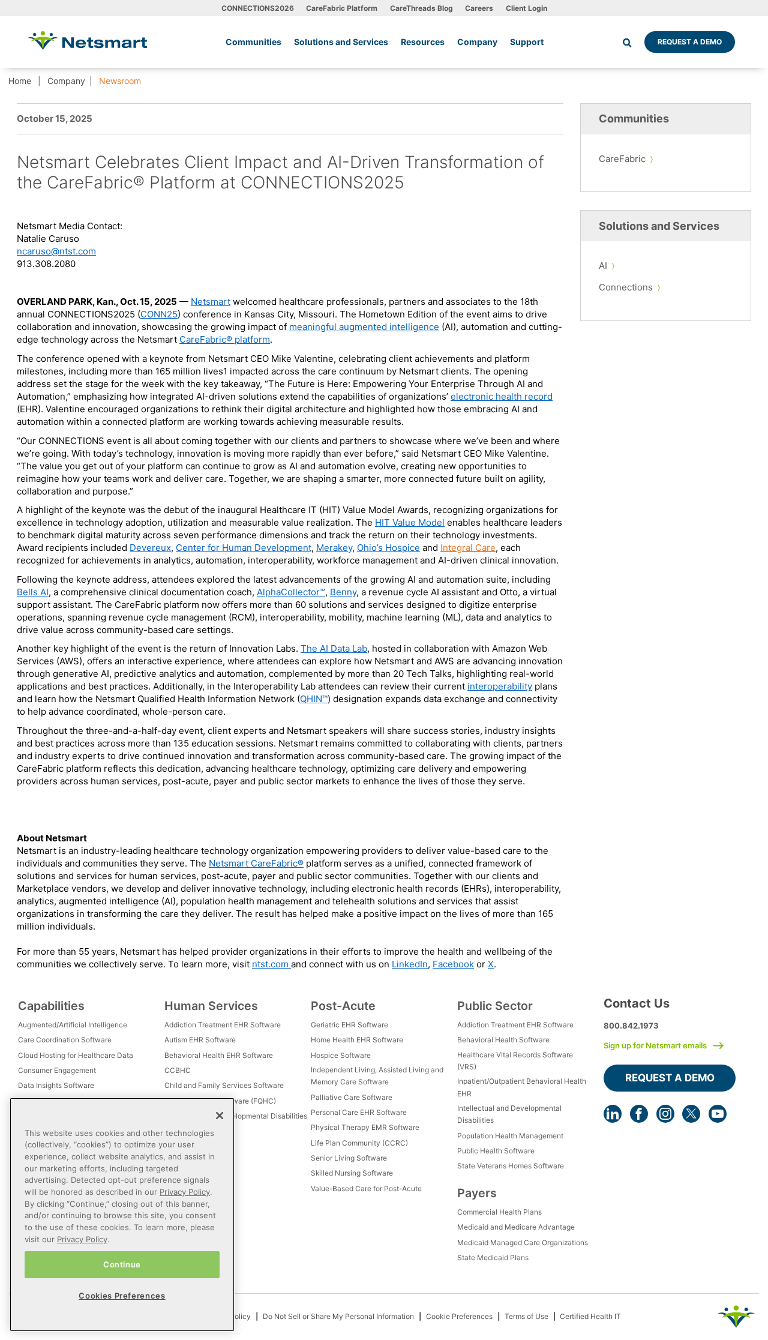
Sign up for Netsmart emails (655, 1045)
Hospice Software (341, 1055)
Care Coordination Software (65, 1039)
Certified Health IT (590, 1316)
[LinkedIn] (613, 1114)
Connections (626, 287)
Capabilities (51, 1006)
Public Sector (495, 1006)
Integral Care (468, 547)
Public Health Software (496, 1150)
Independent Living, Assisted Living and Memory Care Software (377, 1075)
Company (66, 81)
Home (19, 81)
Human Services (211, 1006)
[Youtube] (718, 1114)
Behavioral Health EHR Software (218, 1055)
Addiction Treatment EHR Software (222, 1024)
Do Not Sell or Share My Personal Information (338, 1316)
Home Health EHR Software (357, 1039)
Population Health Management (510, 1135)
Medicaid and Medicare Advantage (516, 1226)
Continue (122, 1264)
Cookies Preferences (122, 1295)
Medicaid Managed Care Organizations (522, 1242)
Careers (479, 8)
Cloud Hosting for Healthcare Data (75, 1055)
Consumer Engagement (57, 1070)
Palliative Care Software (351, 1097)
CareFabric (622, 158)
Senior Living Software (349, 1157)
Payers (477, 1193)
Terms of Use (526, 1316)
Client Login (526, 8)
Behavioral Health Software (503, 1039)
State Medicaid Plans (493, 1257)
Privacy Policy (185, 1192)
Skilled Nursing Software (352, 1172)
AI (603, 265)
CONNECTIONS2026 (257, 8)
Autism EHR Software (200, 1039)
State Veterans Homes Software (510, 1165)
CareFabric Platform (341, 8)
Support (527, 42)
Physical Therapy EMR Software (365, 1127)
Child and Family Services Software (224, 1085)
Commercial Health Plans (499, 1211)
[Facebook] (639, 1114)
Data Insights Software (56, 1085)
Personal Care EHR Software (359, 1112)
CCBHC (177, 1070)
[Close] (219, 1115)
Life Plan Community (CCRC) (359, 1142)
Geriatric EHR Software (349, 1024)
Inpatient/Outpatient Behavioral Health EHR (521, 1087)
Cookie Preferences (459, 1316)
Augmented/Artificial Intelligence (72, 1024)
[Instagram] (665, 1114)
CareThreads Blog (421, 8)
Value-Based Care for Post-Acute (366, 1188)
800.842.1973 (631, 1025)
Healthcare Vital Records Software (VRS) (515, 1060)
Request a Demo (690, 41)
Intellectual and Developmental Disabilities (235, 1115)
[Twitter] (691, 1114)
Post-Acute (343, 1006)
